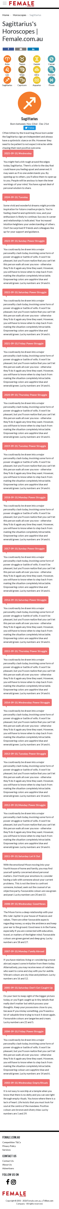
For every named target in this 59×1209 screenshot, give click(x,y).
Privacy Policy (9, 1146)
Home (5, 14)
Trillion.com (48, 1200)
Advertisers (8, 1168)
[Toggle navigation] (5, 3)
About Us (7, 1164)
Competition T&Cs (11, 1142)
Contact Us (8, 1161)
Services (6, 1149)
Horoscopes (19, 14)
